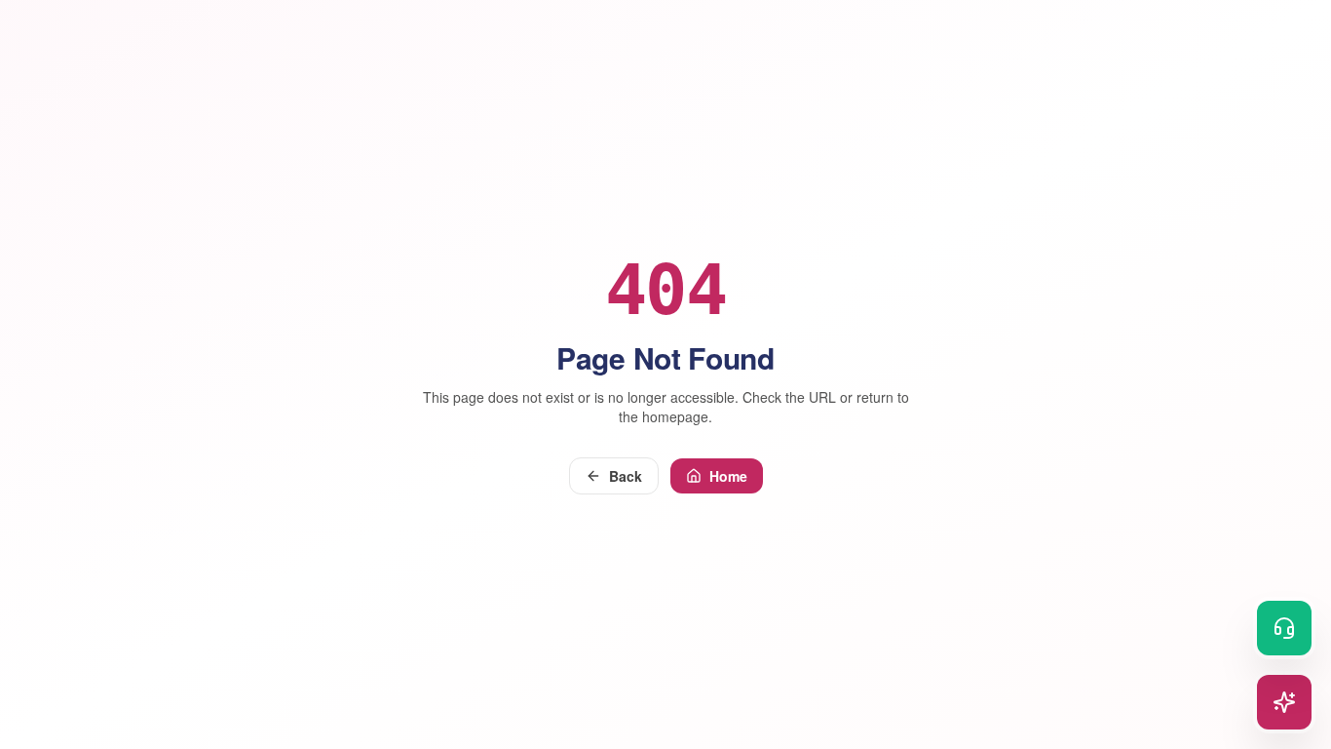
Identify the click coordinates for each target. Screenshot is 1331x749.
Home (728, 476)
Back (625, 476)
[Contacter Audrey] (1284, 628)
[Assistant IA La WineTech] (1284, 702)
